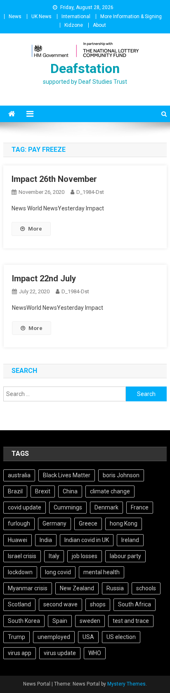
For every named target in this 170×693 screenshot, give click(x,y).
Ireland (130, 540)
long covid (58, 572)
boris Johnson (121, 475)
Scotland (19, 604)
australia (19, 475)
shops (98, 604)
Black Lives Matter (66, 475)
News (15, 16)
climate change (110, 491)
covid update (24, 507)
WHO (94, 653)
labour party (125, 556)
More (35, 229)
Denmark (106, 507)
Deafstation (85, 68)
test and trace (131, 621)
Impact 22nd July (44, 278)
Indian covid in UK (86, 540)
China (70, 491)
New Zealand (77, 588)
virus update (60, 653)
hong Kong (123, 523)
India (46, 540)
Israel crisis (22, 556)
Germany (54, 523)
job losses (84, 556)
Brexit (42, 491)
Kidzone (73, 25)
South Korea (24, 621)
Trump (16, 637)
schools (146, 588)
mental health (101, 572)
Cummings (68, 507)
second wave (60, 604)
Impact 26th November (54, 179)
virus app (19, 653)
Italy (54, 556)
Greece (88, 523)
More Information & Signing (131, 16)
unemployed (54, 637)
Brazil (15, 491)
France (140, 507)
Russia (115, 588)
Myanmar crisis (27, 588)
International (75, 16)
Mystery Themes (126, 684)
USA (88, 637)
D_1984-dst (90, 192)
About (99, 25)
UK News (41, 16)
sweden (90, 621)
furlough (19, 523)
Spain (59, 621)
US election (121, 637)
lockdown (20, 572)
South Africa (134, 604)
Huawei (17, 540)
